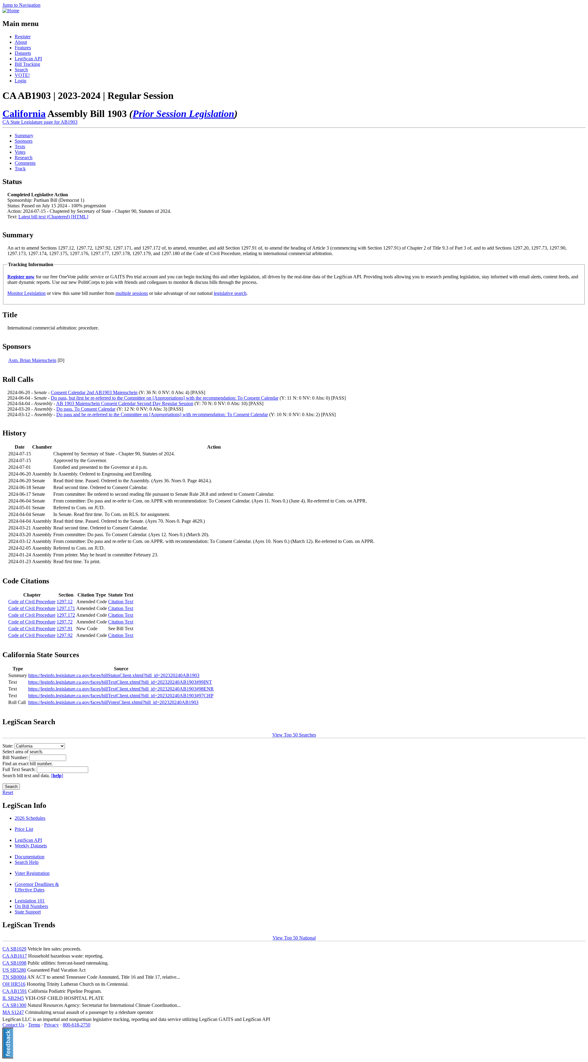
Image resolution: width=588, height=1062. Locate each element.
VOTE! (22, 75)
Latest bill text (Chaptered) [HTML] (53, 216)
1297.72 (65, 621)
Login (20, 80)
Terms (34, 1024)
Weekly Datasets (31, 845)
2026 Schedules (30, 818)
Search (21, 69)
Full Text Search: (19, 769)
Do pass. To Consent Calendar (85, 409)
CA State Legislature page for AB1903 (39, 122)
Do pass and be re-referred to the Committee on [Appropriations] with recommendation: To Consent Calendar (162, 414)
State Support (28, 911)
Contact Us (13, 1024)
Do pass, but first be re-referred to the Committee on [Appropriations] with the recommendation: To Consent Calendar (164, 398)
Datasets (23, 53)
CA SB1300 (14, 1005)
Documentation (29, 856)
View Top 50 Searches (294, 734)
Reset (7, 792)
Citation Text (120, 601)
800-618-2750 (76, 1024)
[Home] (10, 10)
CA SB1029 (14, 948)
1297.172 (66, 615)
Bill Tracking (27, 64)
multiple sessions (131, 293)
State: (8, 745)
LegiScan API (28, 58)
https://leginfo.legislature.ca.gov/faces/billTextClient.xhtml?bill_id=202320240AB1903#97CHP (120, 695)
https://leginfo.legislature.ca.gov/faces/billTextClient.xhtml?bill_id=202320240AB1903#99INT (120, 682)
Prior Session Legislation (183, 113)
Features (23, 47)
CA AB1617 (14, 955)
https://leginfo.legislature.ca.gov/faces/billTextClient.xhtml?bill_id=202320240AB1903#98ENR (121, 688)
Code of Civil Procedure (31, 601)
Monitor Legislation (26, 293)
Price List (24, 829)
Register (23, 36)
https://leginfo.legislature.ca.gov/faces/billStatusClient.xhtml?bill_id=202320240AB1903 (113, 675)
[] (57, 775)
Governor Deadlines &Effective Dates (37, 887)
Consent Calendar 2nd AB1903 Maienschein (94, 392)
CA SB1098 (14, 963)
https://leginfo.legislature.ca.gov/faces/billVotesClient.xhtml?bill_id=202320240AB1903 (113, 702)
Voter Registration (32, 873)
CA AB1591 (14, 991)
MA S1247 (13, 1012)
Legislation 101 (30, 900)
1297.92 (65, 635)
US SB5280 (14, 970)
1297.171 (66, 608)
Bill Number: (15, 757)
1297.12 (65, 601)
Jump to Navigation (21, 5)
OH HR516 (13, 984)
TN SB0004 (14, 977)
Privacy (51, 1024)
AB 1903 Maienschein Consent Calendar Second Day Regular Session (124, 403)
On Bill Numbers (31, 906)
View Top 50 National (294, 937)
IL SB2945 (13, 998)
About (21, 42)
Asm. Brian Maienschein (32, 360)
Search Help (27, 862)
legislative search (230, 293)
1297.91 (65, 628)
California (24, 113)
